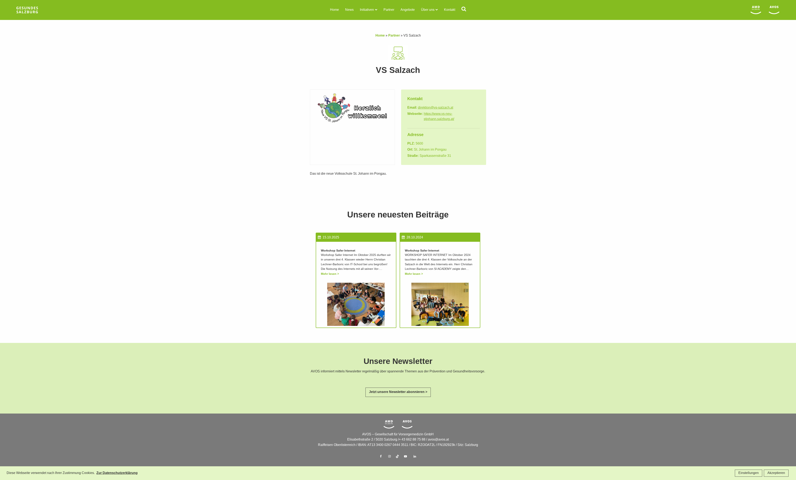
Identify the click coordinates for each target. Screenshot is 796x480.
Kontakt (449, 10)
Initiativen (367, 10)
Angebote (407, 10)
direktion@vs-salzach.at (435, 107)
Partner (388, 10)
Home (334, 10)
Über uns (427, 10)
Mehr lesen (328, 273)
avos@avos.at (438, 439)
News (349, 10)
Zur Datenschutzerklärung (117, 473)
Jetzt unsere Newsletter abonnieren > (398, 392)
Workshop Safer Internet (338, 250)
